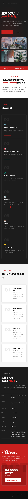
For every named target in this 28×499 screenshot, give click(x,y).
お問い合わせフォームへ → (13, 480)
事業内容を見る (19, 32)
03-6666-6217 (14, 417)
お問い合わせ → (7, 32)
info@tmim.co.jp (15, 422)
